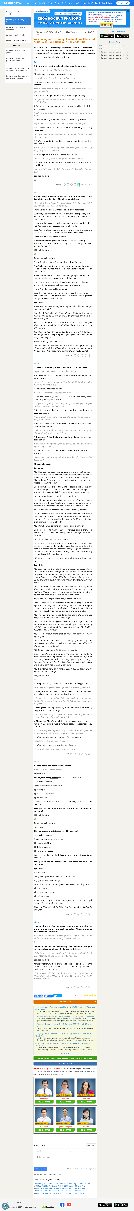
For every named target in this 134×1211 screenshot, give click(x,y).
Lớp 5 (77, 3)
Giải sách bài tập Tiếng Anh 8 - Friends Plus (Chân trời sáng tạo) (61, 32)
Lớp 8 (56, 3)
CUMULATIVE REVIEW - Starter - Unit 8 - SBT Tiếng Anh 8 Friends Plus (60, 1188)
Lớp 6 (70, 3)
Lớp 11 (35, 3)
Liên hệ (10, 1203)
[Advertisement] (115, 92)
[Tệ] (68, 184)
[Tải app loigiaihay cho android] (106, 36)
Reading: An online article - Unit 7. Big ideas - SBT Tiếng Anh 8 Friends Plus (65, 1017)
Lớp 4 (83, 3)
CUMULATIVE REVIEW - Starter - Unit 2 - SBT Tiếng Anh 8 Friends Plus (60, 1193)
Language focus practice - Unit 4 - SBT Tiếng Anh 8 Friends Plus (114, 58)
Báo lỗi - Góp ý (65, 1063)
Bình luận (39, 996)
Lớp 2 (97, 3)
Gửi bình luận (41, 1169)
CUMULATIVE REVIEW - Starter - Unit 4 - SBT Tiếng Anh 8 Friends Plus (60, 1191)
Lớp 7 (63, 3)
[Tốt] (75, 184)
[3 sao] (90, 995)
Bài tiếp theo (65, 1001)
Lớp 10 (42, 3)
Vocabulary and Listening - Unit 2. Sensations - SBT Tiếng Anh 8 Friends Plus (62, 1183)
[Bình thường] (71, 184)
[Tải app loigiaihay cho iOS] (122, 36)
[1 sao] (85, 995)
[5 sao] (95, 995)
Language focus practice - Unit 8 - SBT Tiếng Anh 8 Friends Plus (114, 46)
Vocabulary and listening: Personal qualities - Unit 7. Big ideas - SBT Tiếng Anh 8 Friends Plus (65, 40)
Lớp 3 (90, 3)
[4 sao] (92, 995)
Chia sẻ (49, 996)
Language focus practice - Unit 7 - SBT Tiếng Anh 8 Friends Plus (114, 49)
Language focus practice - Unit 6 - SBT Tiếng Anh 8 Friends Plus (114, 52)
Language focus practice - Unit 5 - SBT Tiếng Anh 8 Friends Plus (114, 55)
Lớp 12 (29, 3)
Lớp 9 (49, 3)
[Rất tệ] (64, 184)
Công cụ (111, 3)
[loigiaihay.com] (13, 4)
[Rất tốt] (78, 184)
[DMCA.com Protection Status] (48, 1208)
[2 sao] (87, 995)
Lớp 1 (104, 3)
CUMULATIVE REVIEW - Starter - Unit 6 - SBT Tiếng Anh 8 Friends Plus (60, 1186)
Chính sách (21, 1203)
